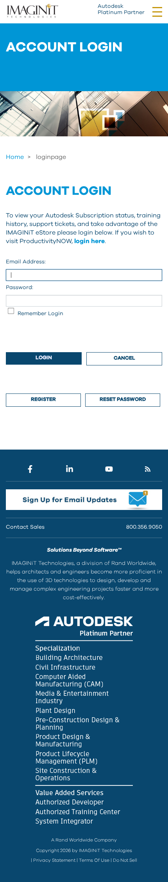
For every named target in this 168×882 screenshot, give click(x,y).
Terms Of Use (94, 860)
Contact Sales (25, 527)
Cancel (124, 358)
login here (89, 241)
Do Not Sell (125, 860)
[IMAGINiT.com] (32, 11)
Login (44, 357)
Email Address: (26, 262)
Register (43, 399)
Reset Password (123, 399)
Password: (19, 287)
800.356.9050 (144, 527)
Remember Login (40, 313)
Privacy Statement (54, 860)
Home (15, 157)
